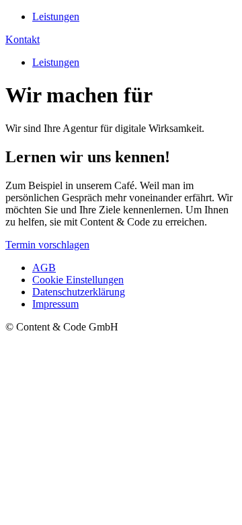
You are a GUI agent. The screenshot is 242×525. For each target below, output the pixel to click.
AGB (44, 267)
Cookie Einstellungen (78, 279)
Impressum (55, 304)
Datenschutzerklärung (78, 292)
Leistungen (55, 16)
